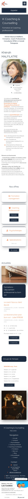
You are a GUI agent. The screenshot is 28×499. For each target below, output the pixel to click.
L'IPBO (18, 168)
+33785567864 (18, 93)
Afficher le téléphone (15, 472)
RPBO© (10, 159)
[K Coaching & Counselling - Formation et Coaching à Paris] (4, 4)
